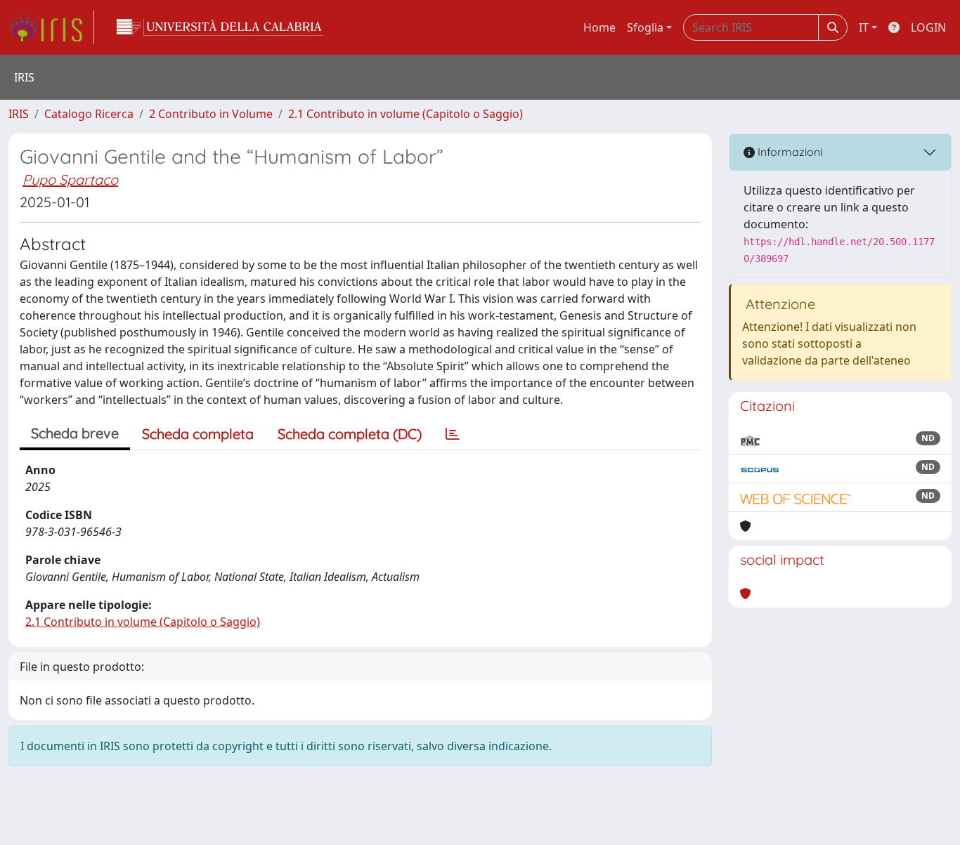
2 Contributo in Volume (211, 114)
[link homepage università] (220, 27)
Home (599, 27)
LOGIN (928, 27)
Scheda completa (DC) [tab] (350, 434)
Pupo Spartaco (70, 179)
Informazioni (788, 152)
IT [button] (864, 27)
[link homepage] (51, 27)
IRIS (18, 114)
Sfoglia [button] (645, 27)
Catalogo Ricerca (89, 114)
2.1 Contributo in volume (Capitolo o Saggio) (405, 114)
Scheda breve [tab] (75, 433)
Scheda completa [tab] (198, 434)
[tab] (453, 434)
